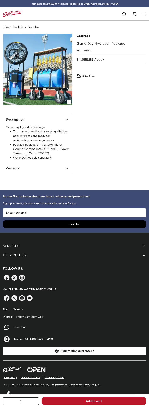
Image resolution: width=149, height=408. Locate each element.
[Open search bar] (124, 13)
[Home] (12, 14)
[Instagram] (22, 278)
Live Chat (19, 327)
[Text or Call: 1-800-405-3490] (7, 339)
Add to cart (94, 401)
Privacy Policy (10, 377)
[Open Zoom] (69, 102)
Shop (6, 27)
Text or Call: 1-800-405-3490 (33, 339)
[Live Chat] (7, 327)
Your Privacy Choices (54, 377)
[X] (14, 278)
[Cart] (134, 13)
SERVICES (11, 246)
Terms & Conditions (30, 377)
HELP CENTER (15, 255)
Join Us (75, 224)
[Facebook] (7, 278)
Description (15, 119)
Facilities (18, 27)
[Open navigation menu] (143, 13)
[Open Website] (36, 369)
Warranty (13, 168)
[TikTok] (29, 298)
